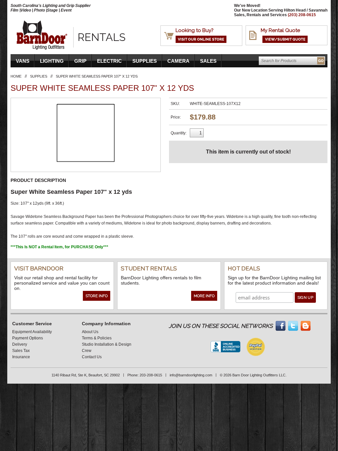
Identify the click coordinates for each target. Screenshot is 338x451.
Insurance (21, 357)
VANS (22, 61)
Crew (86, 350)
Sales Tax (21, 350)
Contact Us (92, 357)
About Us (90, 332)
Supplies (144, 61)
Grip (80, 61)
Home (16, 76)
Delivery (19, 344)
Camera (178, 61)
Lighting (52, 61)
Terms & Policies (97, 338)
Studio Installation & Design (106, 344)
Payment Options (27, 338)
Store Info (96, 296)
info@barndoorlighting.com (191, 375)
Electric (109, 61)
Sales (208, 61)
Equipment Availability (32, 332)
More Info (204, 296)
